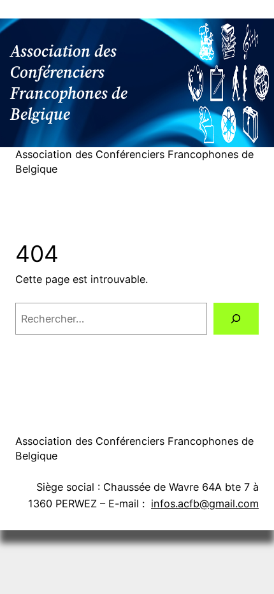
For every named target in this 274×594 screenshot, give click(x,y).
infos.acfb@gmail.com (205, 503)
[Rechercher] (236, 319)
